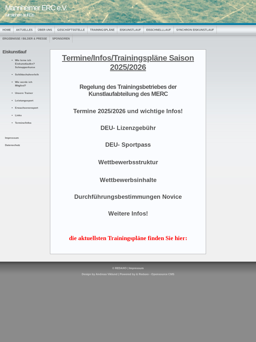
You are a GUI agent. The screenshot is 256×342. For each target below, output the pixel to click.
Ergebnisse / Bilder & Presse (24, 38)
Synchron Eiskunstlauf (195, 29)
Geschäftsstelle (71, 29)
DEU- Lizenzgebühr (128, 127)
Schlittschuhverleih (27, 74)
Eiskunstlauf (130, 29)
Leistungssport (24, 100)
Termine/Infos (23, 122)
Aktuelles (24, 29)
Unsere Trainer (24, 93)
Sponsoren (61, 38)
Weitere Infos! (128, 213)
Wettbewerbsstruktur (128, 162)
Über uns (45, 29)
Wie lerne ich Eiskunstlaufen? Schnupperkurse (25, 64)
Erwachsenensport (26, 107)
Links (18, 115)
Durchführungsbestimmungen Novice (128, 196)
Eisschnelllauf (158, 29)
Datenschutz (12, 145)
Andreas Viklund (107, 274)
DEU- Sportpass (128, 144)
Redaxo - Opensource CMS (156, 274)
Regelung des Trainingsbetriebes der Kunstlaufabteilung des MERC (128, 90)
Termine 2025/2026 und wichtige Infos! (128, 111)
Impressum (136, 268)
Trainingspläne (102, 29)
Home (6, 29)
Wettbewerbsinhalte (128, 180)
